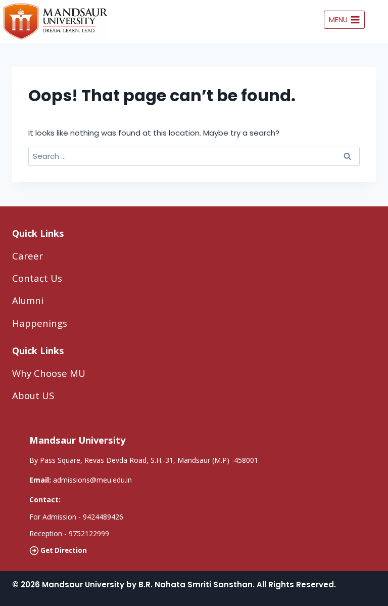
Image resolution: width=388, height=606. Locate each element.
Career (27, 255)
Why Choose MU (48, 373)
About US (33, 395)
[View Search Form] (379, 20)
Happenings (39, 323)
